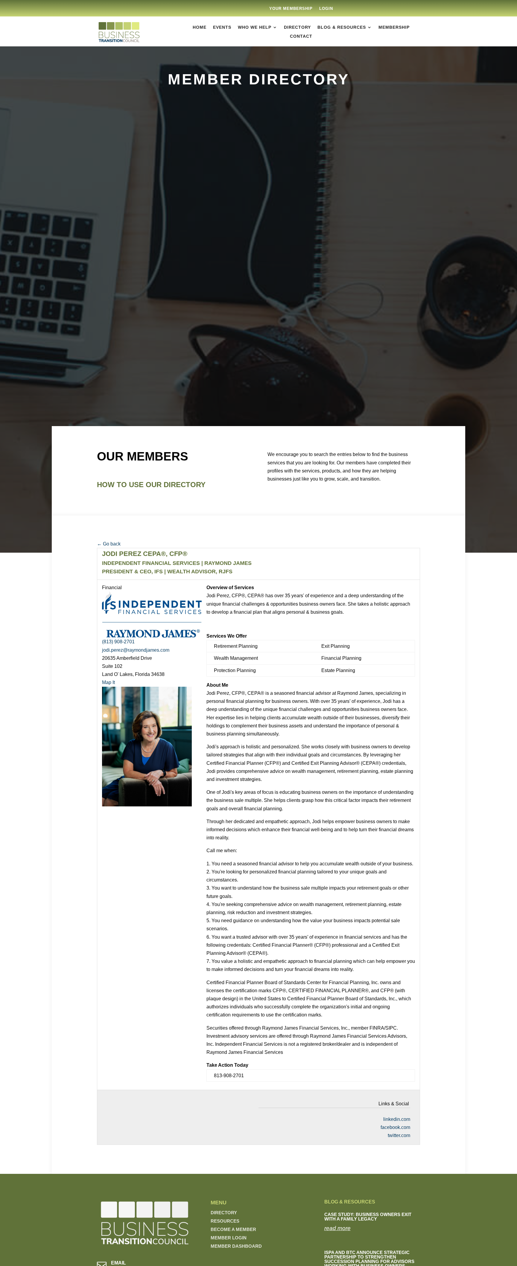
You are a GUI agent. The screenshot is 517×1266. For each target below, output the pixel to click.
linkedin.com (396, 1119)
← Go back (109, 543)
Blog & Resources (341, 27)
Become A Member (233, 1229)
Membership (394, 27)
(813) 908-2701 (118, 641)
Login (326, 9)
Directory (297, 27)
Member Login (229, 1237)
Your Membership (291, 9)
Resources (225, 1221)
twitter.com (399, 1135)
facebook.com (395, 1127)
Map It (108, 682)
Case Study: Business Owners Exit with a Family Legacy (367, 1216)
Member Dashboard (236, 1246)
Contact (301, 36)
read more (337, 1228)
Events (222, 27)
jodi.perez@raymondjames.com (135, 650)
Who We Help (254, 27)
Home (199, 27)
